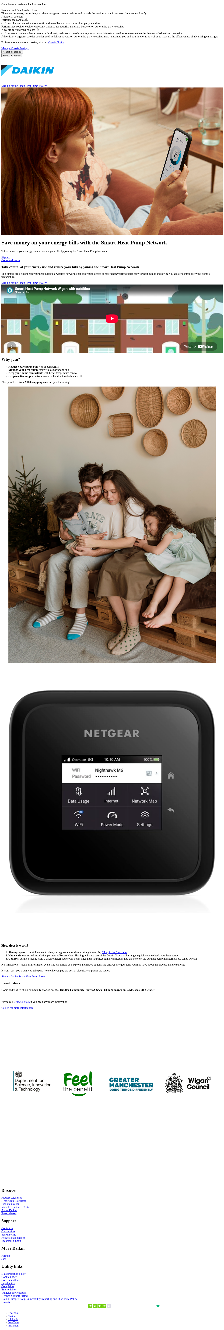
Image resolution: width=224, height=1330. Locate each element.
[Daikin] (27, 82)
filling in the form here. (114, 952)
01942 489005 (22, 1001)
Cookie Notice (56, 42)
